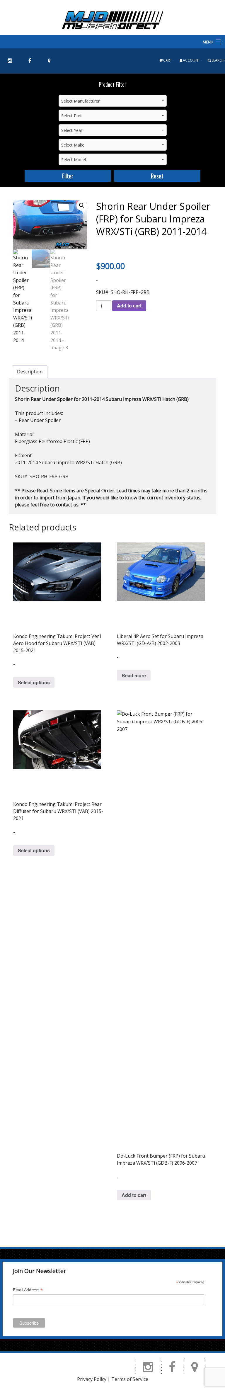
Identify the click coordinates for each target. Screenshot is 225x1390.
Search (218, 60)
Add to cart (129, 305)
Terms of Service (129, 1379)
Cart (167, 60)
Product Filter (112, 84)
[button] (81, 205)
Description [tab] (29, 371)
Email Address (28, 1290)
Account (191, 60)
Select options (34, 682)
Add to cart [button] (134, 1195)
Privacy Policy (91, 1379)
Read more (134, 675)
